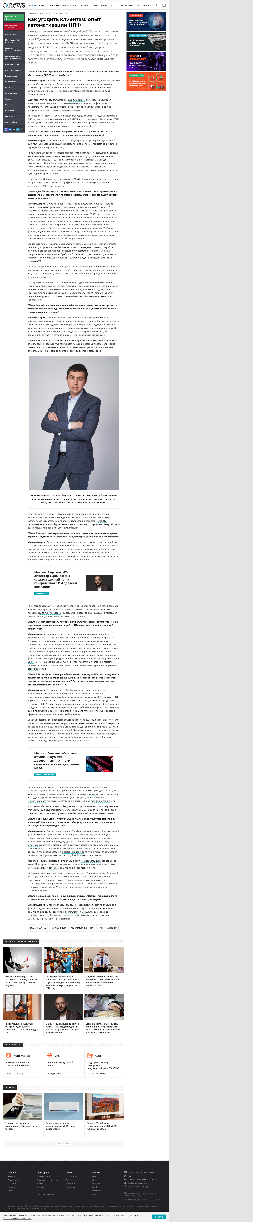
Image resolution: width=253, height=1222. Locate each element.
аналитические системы (86, 880)
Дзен (94, 1194)
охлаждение (34, 844)
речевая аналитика (61, 609)
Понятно (159, 1217)
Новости (11, 1176)
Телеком (8, 99)
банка (93, 697)
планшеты (33, 552)
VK (93, 1180)
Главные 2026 (13, 49)
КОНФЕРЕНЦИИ (70, 5)
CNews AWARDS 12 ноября (11, 26)
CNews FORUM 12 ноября (11, 17)
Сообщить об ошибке (137, 1183)
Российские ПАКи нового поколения (13, 57)
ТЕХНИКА (95, 5)
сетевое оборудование (71, 834)
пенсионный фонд (88, 317)
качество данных (52, 733)
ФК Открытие (104, 697)
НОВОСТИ (42, 5)
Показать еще (63, 1144)
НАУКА (104, 5)
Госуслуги (59, 115)
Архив (10, 1190)
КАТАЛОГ (147, 5)
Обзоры (11, 1187)
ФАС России (109, 704)
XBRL (41, 182)
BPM (38, 261)
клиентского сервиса (50, 612)
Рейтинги (9, 116)
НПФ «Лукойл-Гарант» (74, 690)
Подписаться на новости (82, 928)
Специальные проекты (47, 1180)
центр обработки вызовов (65, 257)
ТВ (111, 5)
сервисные (46, 210)
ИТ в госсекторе (12, 82)
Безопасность (11, 76)
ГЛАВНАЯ (32, 5)
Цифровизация (12, 64)
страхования (34, 890)
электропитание (100, 841)
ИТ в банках (10, 87)
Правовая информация (138, 1186)
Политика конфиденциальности (142, 1179)
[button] (156, 5)
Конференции (43, 1176)
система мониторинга (73, 851)
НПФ (75, 119)
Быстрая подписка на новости (141, 1172)
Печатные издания (45, 1194)
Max (94, 1176)
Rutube (95, 1187)
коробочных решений (39, 790)
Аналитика (55, 5)
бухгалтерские (64, 880)
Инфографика (11, 122)
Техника (40, 1187)
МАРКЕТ (84, 5)
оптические (52, 848)
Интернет (9, 105)
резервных (33, 668)
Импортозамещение (14, 70)
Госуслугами (71, 911)
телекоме (54, 867)
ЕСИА (116, 119)
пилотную (72, 140)
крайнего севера (36, 228)
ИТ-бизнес (9, 110)
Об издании (71, 1176)
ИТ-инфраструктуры (91, 860)
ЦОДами (67, 841)
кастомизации (91, 794)
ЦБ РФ (31, 661)
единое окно (46, 250)
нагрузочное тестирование (42, 880)
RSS (129, 1176)
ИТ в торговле (11, 93)
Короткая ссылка (109, 928)
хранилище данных (100, 800)
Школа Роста (10, 34)
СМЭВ (42, 94)
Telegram (96, 1190)
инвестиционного (37, 800)
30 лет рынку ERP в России (12, 41)
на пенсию (112, 340)
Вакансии (70, 1183)
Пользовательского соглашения (17, 1218)
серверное (51, 834)
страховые (86, 182)
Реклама (70, 1180)
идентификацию (76, 99)
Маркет (40, 1183)
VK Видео (96, 1183)
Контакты (70, 1187)
